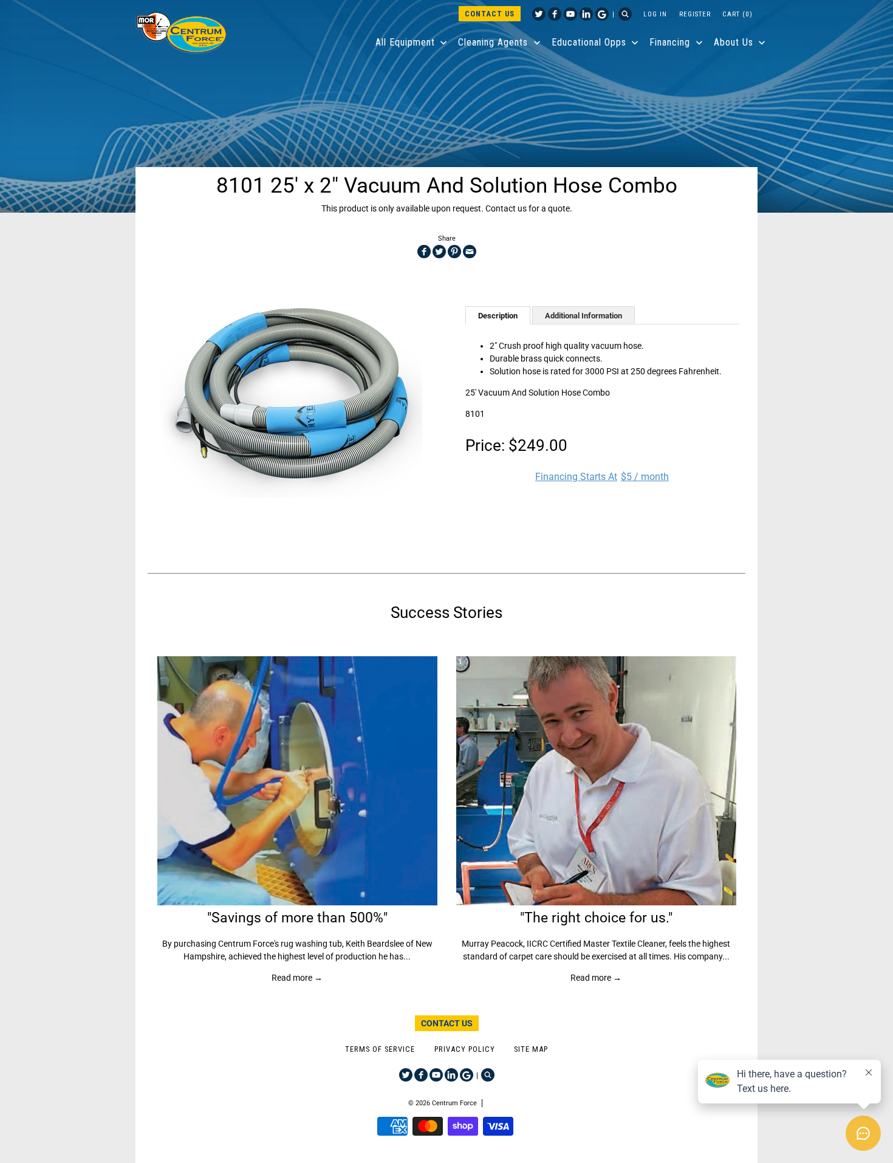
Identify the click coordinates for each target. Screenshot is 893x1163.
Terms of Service (380, 1049)
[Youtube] (570, 14)
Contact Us (490, 13)
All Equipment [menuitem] (405, 42)
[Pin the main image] (454, 251)
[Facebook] (554, 14)
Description (498, 315)
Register (695, 14)
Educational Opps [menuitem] (589, 42)
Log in (655, 14)
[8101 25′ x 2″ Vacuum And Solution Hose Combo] (291, 398)
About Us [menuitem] (733, 42)
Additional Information (583, 315)
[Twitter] (539, 14)
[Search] (625, 14)
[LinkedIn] (586, 14)
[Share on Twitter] (439, 251)
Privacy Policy (464, 1049)
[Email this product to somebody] (469, 251)
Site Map (531, 1049)
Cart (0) (737, 14)
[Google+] (602, 14)
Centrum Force (454, 1103)
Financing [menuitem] (669, 42)
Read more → (297, 978)
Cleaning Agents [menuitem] (493, 42)
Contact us (506, 208)
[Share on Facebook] (424, 251)
